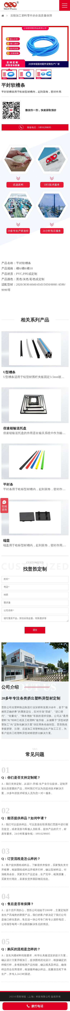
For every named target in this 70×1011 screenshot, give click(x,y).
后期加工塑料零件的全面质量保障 (31, 15)
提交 (35, 630)
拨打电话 (37, 1006)
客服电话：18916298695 (39, 127)
